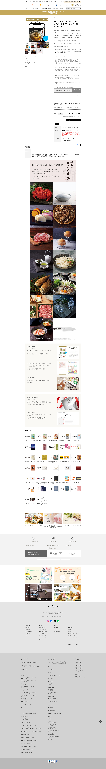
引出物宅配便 (50, 690)
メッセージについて (42, 629)
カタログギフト (23, 661)
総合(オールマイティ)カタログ (32, 662)
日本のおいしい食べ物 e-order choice (27, 737)
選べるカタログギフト (79, 676)
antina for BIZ (70, 646)
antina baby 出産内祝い (52, 698)
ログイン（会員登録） (66, 116)
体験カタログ (39, 666)
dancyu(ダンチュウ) (24, 684)
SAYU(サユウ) (23, 708)
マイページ (53, 1)
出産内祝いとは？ (51, 702)
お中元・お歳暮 (50, 733)
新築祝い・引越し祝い (52, 722)
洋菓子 (50, 662)
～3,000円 (77, 659)
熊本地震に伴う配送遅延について (53, 12)
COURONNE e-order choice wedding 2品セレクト (29, 740)
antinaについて (70, 627)
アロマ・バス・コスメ (52, 674)
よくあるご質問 (27, 633)
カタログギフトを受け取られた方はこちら (72, 1)
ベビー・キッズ (50, 678)
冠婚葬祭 (49, 684)
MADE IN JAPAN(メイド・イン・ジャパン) (28, 695)
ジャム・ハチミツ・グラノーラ (64, 662)
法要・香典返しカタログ (32, 666)
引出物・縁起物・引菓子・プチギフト (54, 692)
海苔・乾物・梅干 (64, 663)
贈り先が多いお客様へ (43, 635)
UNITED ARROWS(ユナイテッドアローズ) (28, 677)
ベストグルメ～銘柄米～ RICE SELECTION (28, 725)
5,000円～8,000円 (78, 662)
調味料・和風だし (55, 663)
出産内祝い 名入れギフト (52, 701)
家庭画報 (22, 675)
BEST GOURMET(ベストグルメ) (26, 698)
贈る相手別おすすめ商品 (52, 699)
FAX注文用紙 (27, 635)
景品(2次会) (50, 739)
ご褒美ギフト (50, 737)
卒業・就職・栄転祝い (52, 727)
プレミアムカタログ (24, 666)
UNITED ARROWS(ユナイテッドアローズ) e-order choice (31, 731)
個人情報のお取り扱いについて (73, 635)
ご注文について (27, 627)
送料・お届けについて (28, 631)
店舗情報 (69, 629)
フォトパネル (50, 683)
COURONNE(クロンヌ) (25, 701)
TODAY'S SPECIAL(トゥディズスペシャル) (28, 686)
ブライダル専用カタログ (25, 665)
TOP (21, 659)
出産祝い (49, 718)
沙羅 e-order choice (24, 719)
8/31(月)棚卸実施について (53, 13)
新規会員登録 (56, 627)
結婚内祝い (50, 693)
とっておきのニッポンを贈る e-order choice (28, 713)
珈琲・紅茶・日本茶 (55, 662)
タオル (49, 680)
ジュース (50, 663)
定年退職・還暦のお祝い (52, 728)
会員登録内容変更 (57, 631)
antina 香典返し (50, 707)
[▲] (64, 113)
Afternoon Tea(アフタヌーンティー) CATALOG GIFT (30, 724)
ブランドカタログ (24, 662)
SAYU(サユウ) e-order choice (26, 718)
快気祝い (49, 721)
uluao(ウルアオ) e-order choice (26, 743)
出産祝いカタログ (32, 665)
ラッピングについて (42, 627)
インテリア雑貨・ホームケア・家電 (54, 675)
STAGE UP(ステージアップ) (26, 704)
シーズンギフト (50, 740)
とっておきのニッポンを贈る (26, 693)
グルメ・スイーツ (51, 659)
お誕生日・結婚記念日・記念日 (53, 736)
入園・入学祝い (50, 725)
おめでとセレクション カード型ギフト (27, 749)
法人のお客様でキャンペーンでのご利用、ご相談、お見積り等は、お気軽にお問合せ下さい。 (53, 559)
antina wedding (50, 689)
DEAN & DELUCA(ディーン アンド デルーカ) (28, 680)
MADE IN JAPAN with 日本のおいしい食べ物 (28, 692)
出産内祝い (43, 5)
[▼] (64, 114)
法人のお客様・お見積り (62, 5)
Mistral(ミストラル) (24, 689)
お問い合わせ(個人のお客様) (73, 637)
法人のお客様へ (42, 633)
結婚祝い (49, 716)
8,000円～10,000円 (78, 664)
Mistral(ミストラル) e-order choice (27, 722)
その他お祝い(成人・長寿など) (53, 730)
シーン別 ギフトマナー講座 (80, 677)
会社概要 (69, 631)
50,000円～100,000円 (79, 670)
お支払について (27, 629)
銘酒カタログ (23, 699)
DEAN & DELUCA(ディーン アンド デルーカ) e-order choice (31, 732)
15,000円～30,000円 (78, 667)
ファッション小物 (51, 677)
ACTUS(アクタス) (24, 678)
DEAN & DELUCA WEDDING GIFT (27, 734)
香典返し (51, 5)
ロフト (22, 683)
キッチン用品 (50, 669)
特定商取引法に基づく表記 (72, 633)
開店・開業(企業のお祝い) (52, 734)
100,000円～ (77, 671)
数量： (55, 113)
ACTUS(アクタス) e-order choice (26, 752)
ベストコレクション (24, 687)
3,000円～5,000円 (78, 661)
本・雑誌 (49, 672)
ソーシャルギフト (24, 669)
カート (60, 1)
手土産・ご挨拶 (50, 731)
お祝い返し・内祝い (51, 715)
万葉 (21, 705)
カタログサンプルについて (43, 631)
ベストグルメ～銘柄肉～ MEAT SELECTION (28, 727)
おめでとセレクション (25, 702)
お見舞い (49, 719)
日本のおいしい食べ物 (25, 696)
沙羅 (21, 707)
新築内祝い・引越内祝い (52, 724)
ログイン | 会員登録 (45, 1)
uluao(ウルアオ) (23, 690)
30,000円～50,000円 (78, 668)
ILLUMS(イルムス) (24, 681)
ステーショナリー (51, 681)
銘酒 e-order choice (24, 716)
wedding (35, 5)
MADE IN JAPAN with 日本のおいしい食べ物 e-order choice (31, 735)
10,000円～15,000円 (78, 665)
